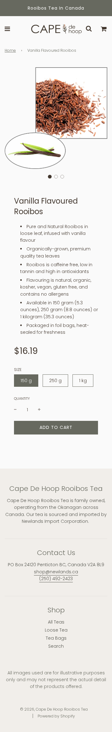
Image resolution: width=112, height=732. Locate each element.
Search (56, 646)
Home (10, 50)
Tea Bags (56, 638)
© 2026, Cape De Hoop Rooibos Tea (54, 709)
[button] (50, 177)
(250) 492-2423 (56, 578)
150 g (26, 380)
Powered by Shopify (56, 716)
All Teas (56, 622)
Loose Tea (56, 630)
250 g (55, 380)
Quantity (22, 398)
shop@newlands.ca (56, 572)
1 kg (83, 380)
